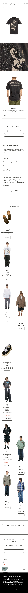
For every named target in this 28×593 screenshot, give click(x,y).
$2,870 (7, 508)
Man (21, 131)
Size (4, 115)
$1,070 (21, 328)
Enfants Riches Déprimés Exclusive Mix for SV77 (15, 524)
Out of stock (14, 120)
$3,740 (21, 473)
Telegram (5, 572)
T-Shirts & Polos (10, 7)
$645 (7, 372)
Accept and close (14, 589)
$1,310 (7, 237)
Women (5, 3)
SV (18, 3)
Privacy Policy (18, 584)
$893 (7, 419)
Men (12, 3)
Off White (14, 108)
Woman (11, 131)
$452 (7, 465)
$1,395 (21, 515)
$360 (7, 279)
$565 (7, 321)
